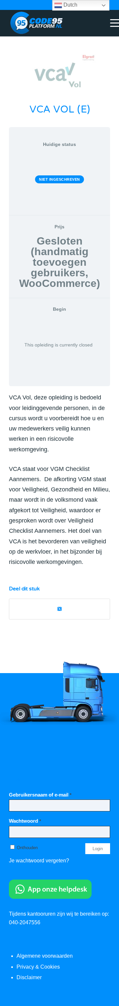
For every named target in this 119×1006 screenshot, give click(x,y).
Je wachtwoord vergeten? (39, 860)
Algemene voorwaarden (45, 956)
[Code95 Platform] (49, 23)
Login (98, 848)
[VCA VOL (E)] (59, 74)
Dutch (69, 5)
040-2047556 (24, 922)
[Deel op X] (59, 609)
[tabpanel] (59, 479)
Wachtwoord (25, 821)
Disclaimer (29, 977)
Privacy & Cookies (38, 967)
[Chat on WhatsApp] (50, 897)
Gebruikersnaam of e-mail (40, 795)
